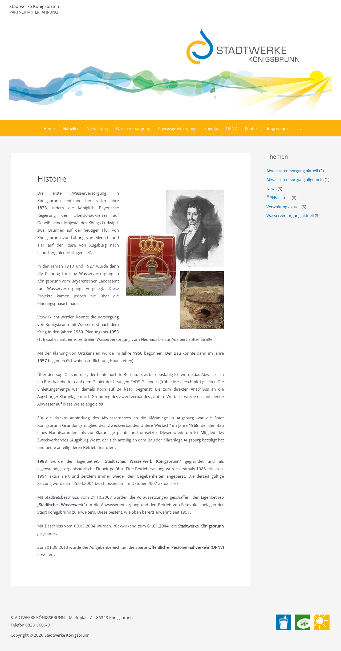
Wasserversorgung (133, 128)
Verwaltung (97, 128)
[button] (299, 128)
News (271, 188)
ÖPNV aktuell (278, 197)
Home (49, 128)
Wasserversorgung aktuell (290, 215)
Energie (211, 128)
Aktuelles (71, 128)
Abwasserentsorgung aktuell (292, 170)
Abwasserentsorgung (177, 128)
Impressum (277, 128)
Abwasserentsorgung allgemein (295, 179)
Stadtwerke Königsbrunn (34, 6)
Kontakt (252, 128)
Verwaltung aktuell (283, 206)
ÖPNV (231, 128)
